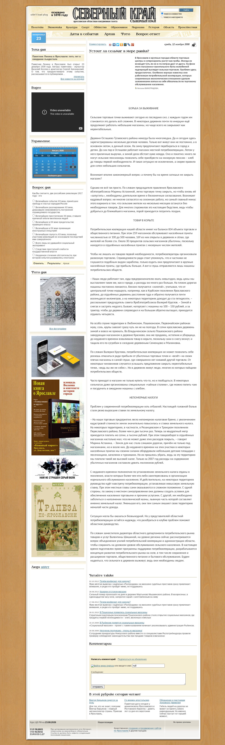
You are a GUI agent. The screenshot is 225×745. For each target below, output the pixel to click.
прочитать (79, 76)
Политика (37, 27)
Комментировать (97, 44)
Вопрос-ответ (148, 34)
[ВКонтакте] (114, 44)
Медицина (138, 27)
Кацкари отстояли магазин (113, 591)
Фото (125, 34)
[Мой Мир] (125, 44)
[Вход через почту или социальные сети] (102, 666)
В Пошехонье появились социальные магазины (123, 612)
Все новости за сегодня (72, 79)
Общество (100, 27)
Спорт (85, 27)
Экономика (55, 27)
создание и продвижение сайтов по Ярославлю (137, 729)
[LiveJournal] (129, 44)
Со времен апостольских (136, 700)
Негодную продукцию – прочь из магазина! (121, 630)
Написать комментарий (103, 659)
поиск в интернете (173, 17)
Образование (119, 27)
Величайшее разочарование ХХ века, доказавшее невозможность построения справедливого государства (52, 210)
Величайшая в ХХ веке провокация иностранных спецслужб (51, 229)
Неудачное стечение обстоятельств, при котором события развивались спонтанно (54, 256)
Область (168, 27)
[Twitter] (118, 44)
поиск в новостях (173, 14)
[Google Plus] (132, 44)
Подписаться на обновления (132, 659)
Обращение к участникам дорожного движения (172, 701)
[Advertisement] (111, 79)
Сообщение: (97, 672)
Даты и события (84, 34)
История (154, 27)
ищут (45, 567)
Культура (71, 27)
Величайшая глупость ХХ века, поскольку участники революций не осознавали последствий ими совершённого (57, 237)
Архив (109, 34)
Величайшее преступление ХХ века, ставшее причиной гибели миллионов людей (56, 217)
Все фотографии (57, 329)
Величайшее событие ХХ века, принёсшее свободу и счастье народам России (55, 202)
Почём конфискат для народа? (115, 581)
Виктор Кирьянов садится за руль (103, 701)
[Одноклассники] (121, 44)
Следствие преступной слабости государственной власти (50, 250)
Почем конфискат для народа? (115, 602)
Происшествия (187, 27)
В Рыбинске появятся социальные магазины (122, 623)
